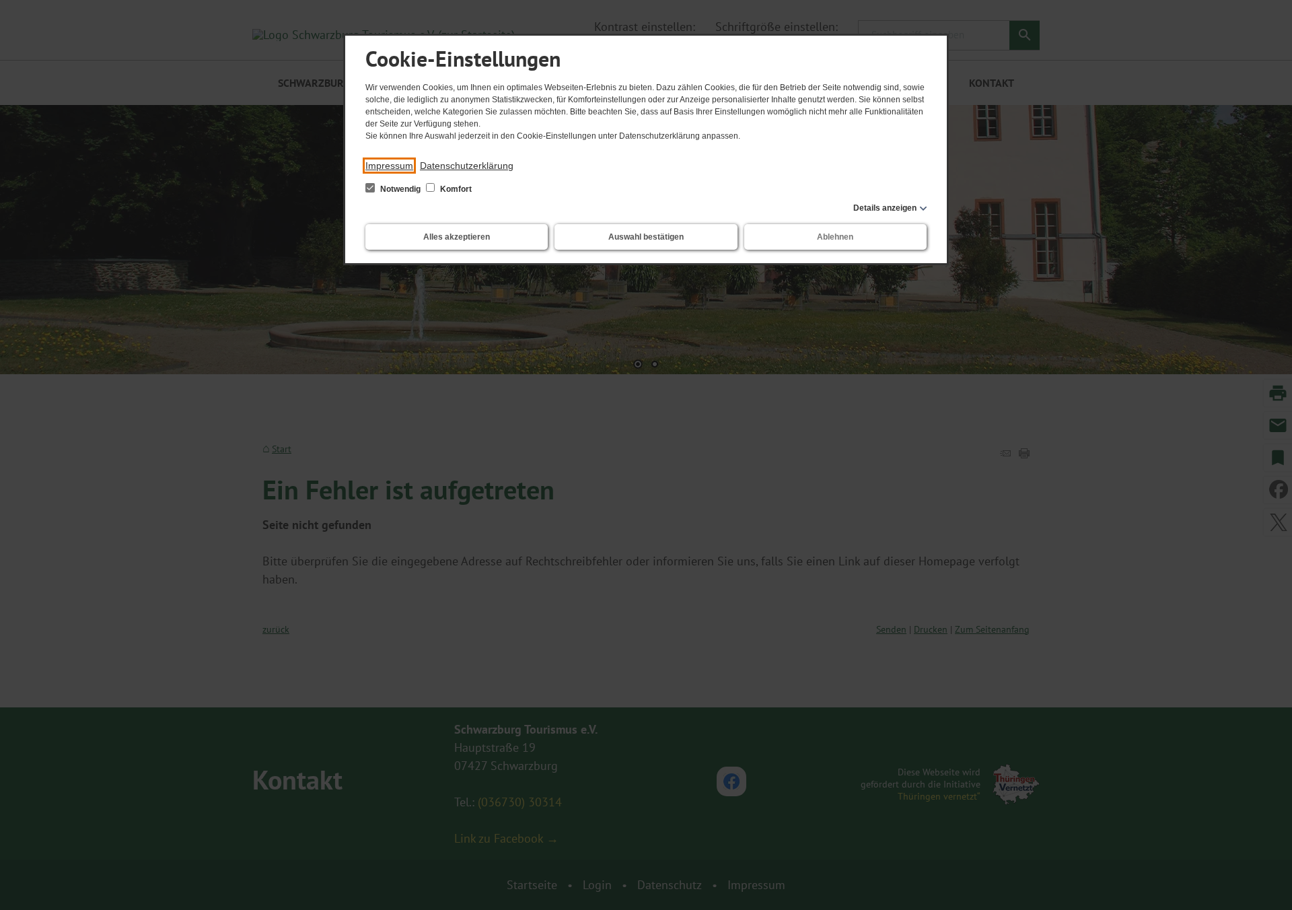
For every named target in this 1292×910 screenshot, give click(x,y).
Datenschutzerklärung (466, 165)
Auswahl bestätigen (646, 237)
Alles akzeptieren (456, 237)
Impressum (389, 165)
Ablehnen (835, 237)
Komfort (455, 189)
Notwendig (400, 189)
